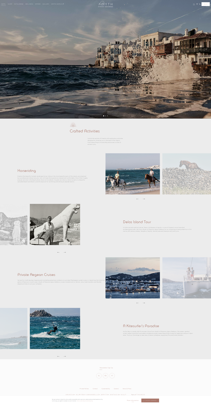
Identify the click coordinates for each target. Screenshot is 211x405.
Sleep (10, 4)
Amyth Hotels (56, 4)
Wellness (29, 4)
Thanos (141, 394)
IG (99, 376)
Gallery (46, 4)
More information (133, 400)
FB (105, 376)
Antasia (115, 394)
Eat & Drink (18, 4)
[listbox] (194, 5)
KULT (124, 394)
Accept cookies (151, 400)
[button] (103, 115)
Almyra (80, 394)
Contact (95, 388)
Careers (116, 388)
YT (112, 376)
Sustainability (106, 388)
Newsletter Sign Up (106, 367)
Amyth (104, 394)
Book (206, 4)
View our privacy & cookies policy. (85, 400)
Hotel (3, 4)
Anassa (70, 394)
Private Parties (84, 388)
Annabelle (93, 394)
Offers (38, 4)
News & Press (127, 388)
